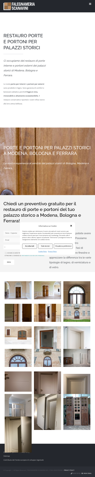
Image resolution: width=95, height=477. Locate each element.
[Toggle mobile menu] (90, 4)
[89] (18, 358)
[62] (76, 313)
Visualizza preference (63, 246)
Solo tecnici (45, 246)
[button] (71, 226)
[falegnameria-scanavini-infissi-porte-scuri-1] (18, 381)
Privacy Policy (52, 251)
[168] (76, 358)
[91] (47, 358)
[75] (18, 335)
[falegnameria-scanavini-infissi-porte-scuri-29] (18, 434)
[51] (47, 290)
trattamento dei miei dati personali (32, 255)
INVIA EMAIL (87, 473)
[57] (47, 313)
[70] (47, 346)
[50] (18, 313)
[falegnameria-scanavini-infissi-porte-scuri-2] (47, 389)
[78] (76, 346)
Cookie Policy (42, 251)
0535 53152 (77, 473)
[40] (18, 290)
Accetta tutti (29, 246)
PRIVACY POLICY (69, 470)
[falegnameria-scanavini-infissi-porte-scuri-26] (76, 412)
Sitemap (6, 456)
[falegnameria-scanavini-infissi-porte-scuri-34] (47, 427)
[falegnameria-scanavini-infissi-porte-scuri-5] (18, 411)
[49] (76, 301)
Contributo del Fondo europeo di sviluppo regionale (23, 460)
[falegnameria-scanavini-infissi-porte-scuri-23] (47, 412)
